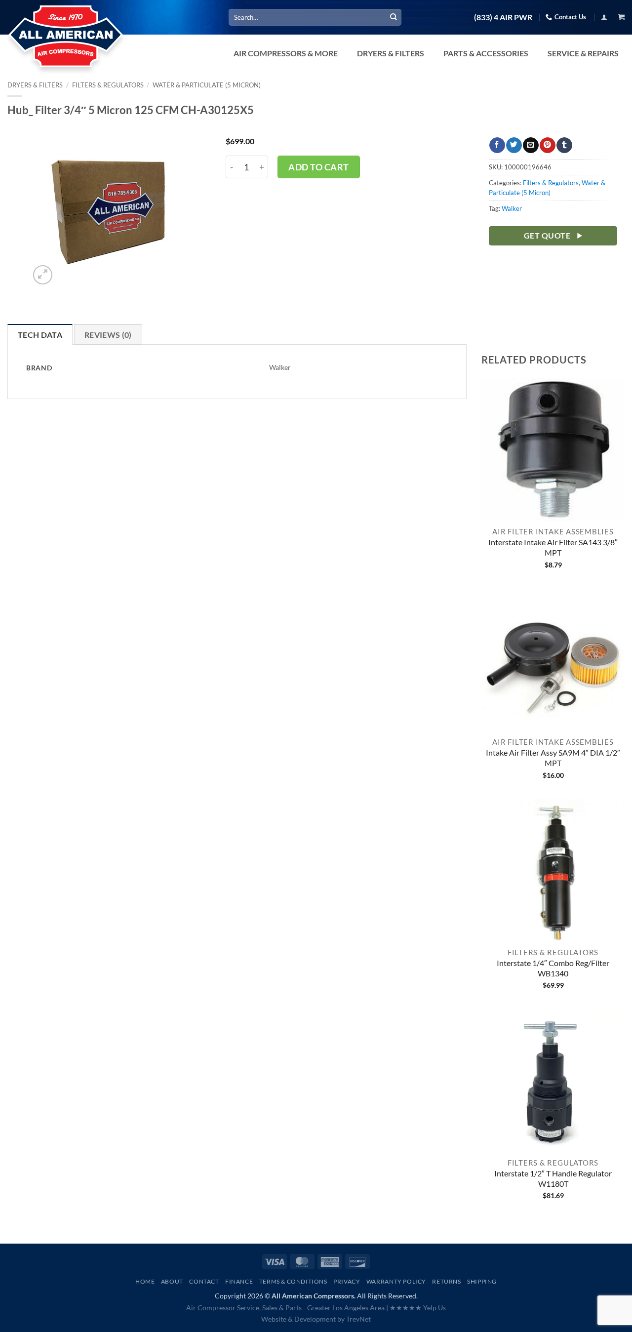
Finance (239, 1281)
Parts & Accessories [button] (485, 53)
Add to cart (318, 166)
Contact (204, 1281)
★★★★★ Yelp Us (418, 1307)
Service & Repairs (583, 53)
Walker (512, 208)
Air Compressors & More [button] (286, 53)
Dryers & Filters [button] (390, 53)
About (172, 1281)
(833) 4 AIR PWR (503, 17)
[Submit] (393, 17)
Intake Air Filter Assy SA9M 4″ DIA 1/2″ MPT (553, 757)
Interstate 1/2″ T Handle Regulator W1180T (553, 1178)
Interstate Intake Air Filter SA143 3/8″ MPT (553, 547)
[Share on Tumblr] (564, 145)
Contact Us (570, 17)
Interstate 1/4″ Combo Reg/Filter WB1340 (553, 968)
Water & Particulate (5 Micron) (207, 85)
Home (145, 1281)
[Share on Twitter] (513, 145)
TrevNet (358, 1319)
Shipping (482, 1281)
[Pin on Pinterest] (547, 145)
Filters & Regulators (108, 85)
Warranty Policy (396, 1281)
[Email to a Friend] (530, 145)
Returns (446, 1281)
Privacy (346, 1281)
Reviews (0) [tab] (108, 334)
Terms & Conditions (293, 1281)
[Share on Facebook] (497, 145)
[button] (604, 17)
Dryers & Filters (35, 85)
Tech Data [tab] (40, 334)
